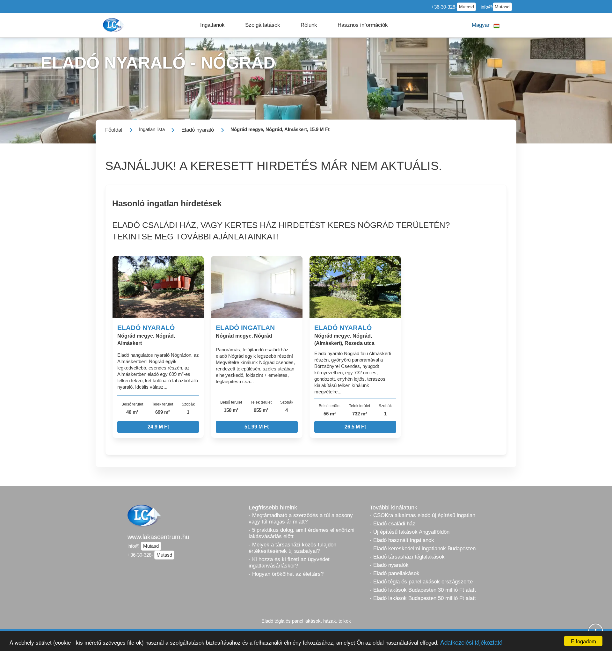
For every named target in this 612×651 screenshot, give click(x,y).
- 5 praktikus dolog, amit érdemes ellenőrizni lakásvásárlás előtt (301, 533)
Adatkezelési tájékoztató (471, 642)
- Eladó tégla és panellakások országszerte (421, 582)
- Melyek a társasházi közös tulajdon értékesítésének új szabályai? (292, 548)
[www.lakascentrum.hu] (114, 25)
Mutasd (466, 6)
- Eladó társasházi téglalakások (407, 557)
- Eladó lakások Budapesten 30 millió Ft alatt (423, 590)
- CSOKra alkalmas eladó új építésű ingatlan (422, 515)
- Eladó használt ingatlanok (402, 540)
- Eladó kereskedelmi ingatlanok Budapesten (423, 548)
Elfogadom (583, 641)
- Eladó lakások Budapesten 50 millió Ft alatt (423, 598)
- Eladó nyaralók (389, 565)
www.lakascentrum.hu (158, 536)
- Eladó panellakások (394, 573)
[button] (212, 25)
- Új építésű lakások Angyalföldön (409, 532)
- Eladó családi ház (392, 524)
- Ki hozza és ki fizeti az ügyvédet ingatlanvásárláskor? (289, 562)
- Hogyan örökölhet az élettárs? (286, 574)
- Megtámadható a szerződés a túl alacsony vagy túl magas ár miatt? (301, 518)
